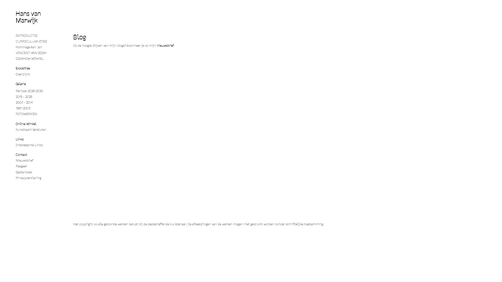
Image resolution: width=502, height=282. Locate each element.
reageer (21, 166)
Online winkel (26, 124)
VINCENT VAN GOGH (31, 53)
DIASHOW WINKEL (30, 59)
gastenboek (24, 172)
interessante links (29, 145)
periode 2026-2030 (29, 91)
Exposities (23, 68)
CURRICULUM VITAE (31, 41)
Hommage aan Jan (29, 47)
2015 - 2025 (24, 97)
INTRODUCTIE (26, 36)
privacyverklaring (28, 178)
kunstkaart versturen (31, 130)
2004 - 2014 (24, 102)
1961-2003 (23, 108)
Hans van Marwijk (28, 17)
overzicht (23, 74)
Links (20, 139)
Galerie (21, 84)
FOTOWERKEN (26, 114)
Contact (21, 155)
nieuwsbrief (165, 46)
